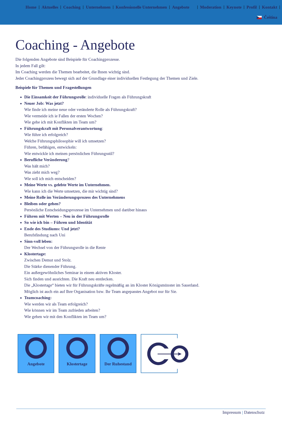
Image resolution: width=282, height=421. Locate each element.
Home (31, 7)
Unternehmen (98, 7)
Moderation (210, 7)
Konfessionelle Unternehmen (141, 7)
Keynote (233, 7)
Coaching (72, 7)
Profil (252, 7)
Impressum (232, 412)
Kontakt (269, 7)
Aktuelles (50, 7)
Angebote (180, 7)
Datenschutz (254, 412)
